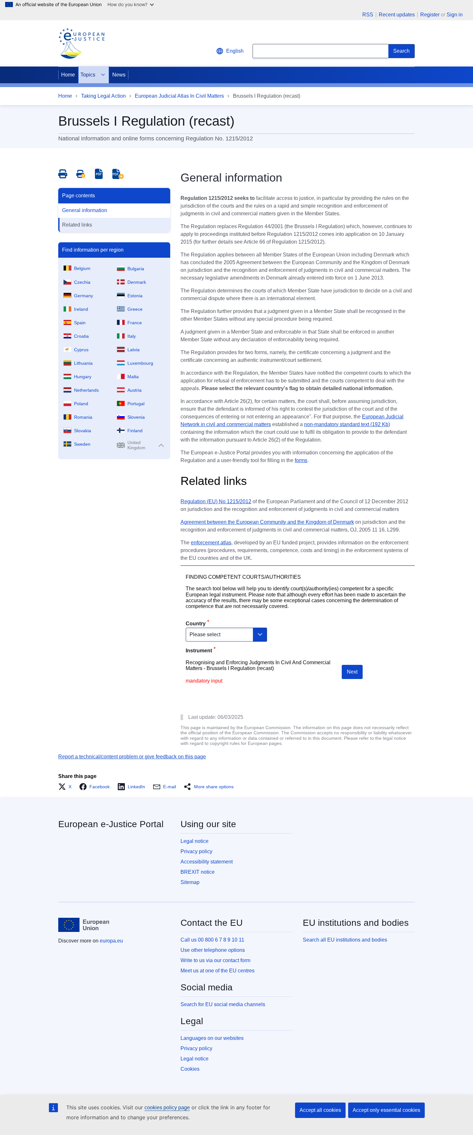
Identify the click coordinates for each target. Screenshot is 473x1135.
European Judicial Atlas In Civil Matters (179, 96)
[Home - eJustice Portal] (81, 43)
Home (68, 74)
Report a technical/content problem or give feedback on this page (132, 756)
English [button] (235, 51)
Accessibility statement (207, 861)
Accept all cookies (320, 1110)
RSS (367, 14)
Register (430, 14)
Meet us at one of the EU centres (218, 970)
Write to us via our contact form (215, 960)
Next (352, 672)
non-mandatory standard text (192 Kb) (347, 424)
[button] (66, 787)
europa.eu (111, 940)
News (118, 74)
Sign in (455, 14)
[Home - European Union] (83, 925)
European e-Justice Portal (110, 824)
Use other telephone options (213, 950)
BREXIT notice (198, 872)
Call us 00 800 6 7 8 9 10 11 (212, 940)
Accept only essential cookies (386, 1110)
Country (196, 623)
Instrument (199, 650)
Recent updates (397, 14)
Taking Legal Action (103, 96)
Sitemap (190, 882)
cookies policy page (167, 1107)
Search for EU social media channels (223, 1004)
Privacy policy (196, 851)
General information (84, 210)
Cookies (190, 1069)
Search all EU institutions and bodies (345, 940)
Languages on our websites (212, 1038)
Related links (77, 225)
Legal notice (195, 841)
